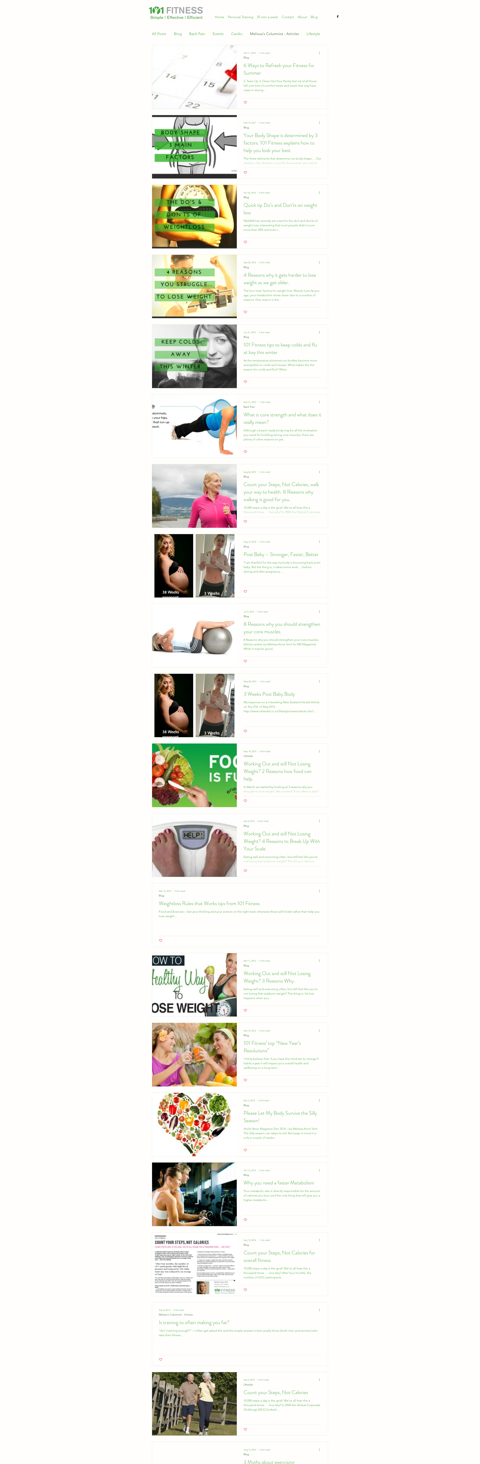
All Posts (159, 33)
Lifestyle (248, 756)
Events (218, 33)
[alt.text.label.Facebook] (338, 16)
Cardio (236, 33)
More (311, 33)
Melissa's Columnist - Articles (274, 33)
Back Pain (197, 33)
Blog (178, 33)
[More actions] (320, 53)
